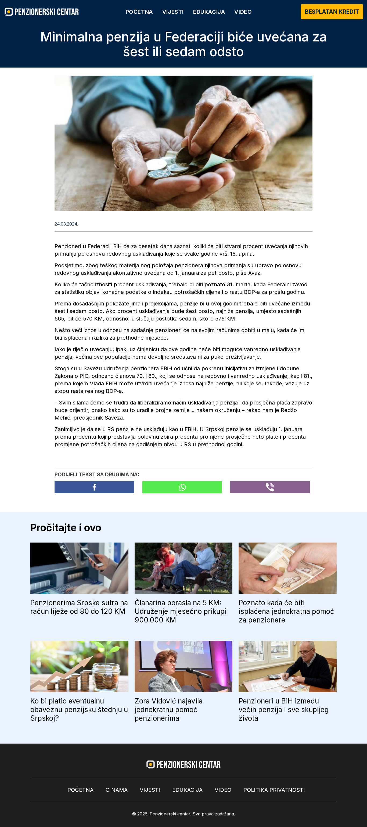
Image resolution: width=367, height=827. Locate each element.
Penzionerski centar (170, 814)
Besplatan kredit (332, 11)
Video (243, 12)
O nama (117, 790)
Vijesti (173, 12)
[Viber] (270, 487)
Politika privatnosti (274, 790)
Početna (139, 12)
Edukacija (209, 12)
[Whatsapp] (182, 487)
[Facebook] (94, 487)
